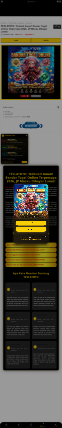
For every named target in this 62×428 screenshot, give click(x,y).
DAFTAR (31, 229)
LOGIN (31, 223)
